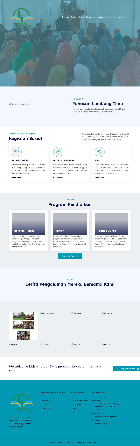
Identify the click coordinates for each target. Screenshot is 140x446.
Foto (74, 413)
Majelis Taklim (20, 160)
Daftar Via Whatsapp (70, 256)
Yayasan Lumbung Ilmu (76, 442)
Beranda (65, 17)
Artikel (111, 17)
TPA (97, 160)
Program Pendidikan (80, 400)
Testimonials (46, 404)
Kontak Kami (122, 17)
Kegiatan (101, 17)
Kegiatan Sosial (78, 404)
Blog (74, 408)
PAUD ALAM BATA (64, 160)
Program (90, 17)
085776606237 (101, 424)
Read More (16, 177)
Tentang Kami (77, 17)
